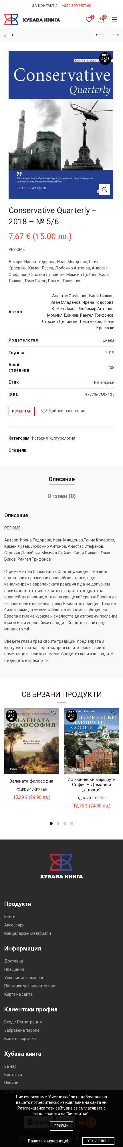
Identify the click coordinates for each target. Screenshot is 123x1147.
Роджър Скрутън (31, 789)
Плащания (14, 969)
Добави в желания (66, 411)
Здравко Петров (92, 798)
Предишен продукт (100, 35)
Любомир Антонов (96, 308)
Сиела (108, 340)
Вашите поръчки (20, 1038)
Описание (62, 479)
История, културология (53, 438)
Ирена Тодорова (98, 302)
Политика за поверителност (30, 986)
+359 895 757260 (76, 5)
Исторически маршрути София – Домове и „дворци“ (92, 784)
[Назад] (8, 35)
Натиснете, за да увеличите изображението (104, 189)
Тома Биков (90, 321)
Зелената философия (31, 781)
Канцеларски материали (27, 933)
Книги (9, 916)
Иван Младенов (66, 302)
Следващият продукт (114, 35)
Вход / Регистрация (23, 1022)
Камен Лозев (64, 308)
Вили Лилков (101, 295)
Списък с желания (92, 16)
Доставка (13, 961)
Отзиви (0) (61, 496)
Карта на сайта (18, 994)
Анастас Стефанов (70, 295)
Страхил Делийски (60, 321)
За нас (10, 1066)
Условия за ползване (24, 977)
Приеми (61, 1126)
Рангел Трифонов (97, 315)
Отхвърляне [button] (98, 1141)
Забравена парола (21, 1030)
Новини (11, 1083)
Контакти (13, 1074)
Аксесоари (14, 925)
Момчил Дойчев (62, 315)
